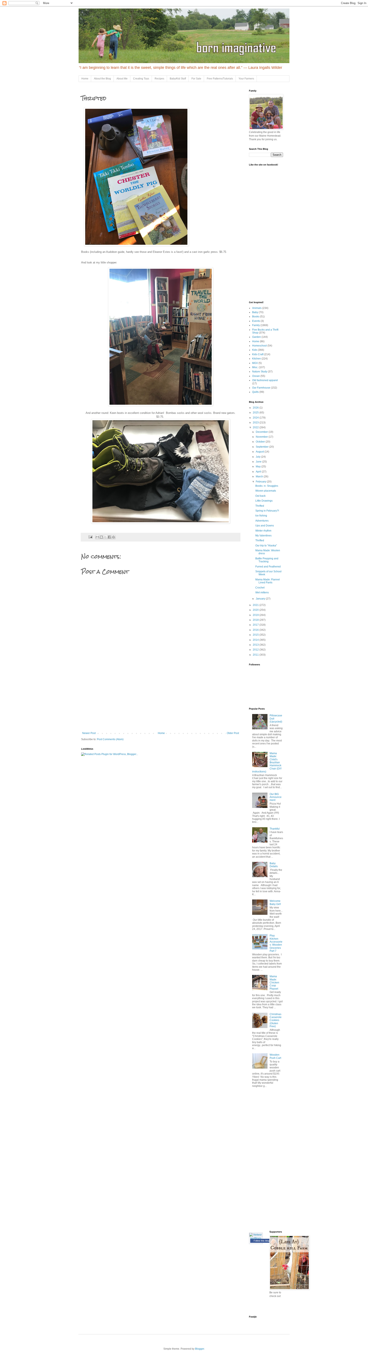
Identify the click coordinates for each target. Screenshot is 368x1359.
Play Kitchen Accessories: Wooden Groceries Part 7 (276, 943)
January (261, 598)
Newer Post (89, 733)
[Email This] (97, 537)
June (259, 461)
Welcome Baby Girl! (275, 902)
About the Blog (102, 78)
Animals (257, 308)
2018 (256, 619)
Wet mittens (262, 592)
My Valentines (263, 535)
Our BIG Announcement (276, 797)
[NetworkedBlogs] (255, 1238)
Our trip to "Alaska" (266, 545)
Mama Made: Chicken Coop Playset (274, 982)
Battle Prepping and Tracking (266, 560)
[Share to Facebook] (109, 537)
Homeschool (259, 345)
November (262, 436)
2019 (256, 615)
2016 (256, 629)
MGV (255, 363)
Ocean (256, 376)
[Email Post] (90, 537)
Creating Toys (141, 78)
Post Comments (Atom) (110, 739)
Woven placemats (265, 490)
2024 (256, 417)
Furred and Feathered (268, 566)
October (261, 441)
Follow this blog (261, 1240)
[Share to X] (105, 537)
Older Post (233, 733)
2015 (256, 634)
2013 (256, 644)
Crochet (259, 587)
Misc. (255, 367)
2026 (256, 407)
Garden (256, 336)
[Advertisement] (161, 699)
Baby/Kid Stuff (178, 78)
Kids (254, 349)
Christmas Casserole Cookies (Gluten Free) (276, 1020)
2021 (256, 605)
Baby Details (274, 865)
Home (84, 78)
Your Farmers (246, 78)
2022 (256, 427)
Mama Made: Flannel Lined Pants (267, 581)
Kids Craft (257, 354)
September (262, 446)
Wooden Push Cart (275, 1056)
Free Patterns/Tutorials (220, 78)
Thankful (275, 828)
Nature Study (259, 371)
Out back (260, 495)
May (258, 466)
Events (256, 321)
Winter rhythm (263, 530)
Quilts (255, 391)
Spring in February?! (267, 510)
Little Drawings (264, 500)
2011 (256, 654)
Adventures (262, 520)
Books (255, 316)
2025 (256, 412)
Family (256, 325)
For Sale (196, 78)
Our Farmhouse (261, 387)
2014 (256, 639)
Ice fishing (261, 515)
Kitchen (256, 358)
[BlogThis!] (101, 537)
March (260, 476)
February (261, 481)
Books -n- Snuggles (266, 485)
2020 (256, 609)
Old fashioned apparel (265, 380)
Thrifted (259, 505)
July (258, 456)
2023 (256, 422)
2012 (256, 649)
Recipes (159, 78)
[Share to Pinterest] (113, 537)
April (259, 471)
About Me (122, 78)
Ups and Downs (264, 525)
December (262, 431)
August (260, 451)
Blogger (199, 1348)
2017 (256, 624)
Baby (255, 312)
